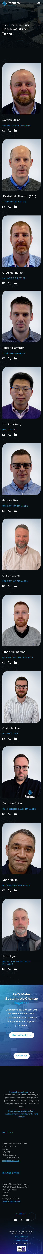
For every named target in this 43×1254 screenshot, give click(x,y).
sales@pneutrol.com (11, 1201)
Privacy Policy (21, 1237)
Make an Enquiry (19, 1035)
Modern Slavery (21, 1240)
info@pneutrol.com (10, 1161)
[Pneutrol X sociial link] (9, 207)
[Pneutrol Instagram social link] (3, 130)
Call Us (19, 1055)
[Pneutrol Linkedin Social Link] (15, 1220)
